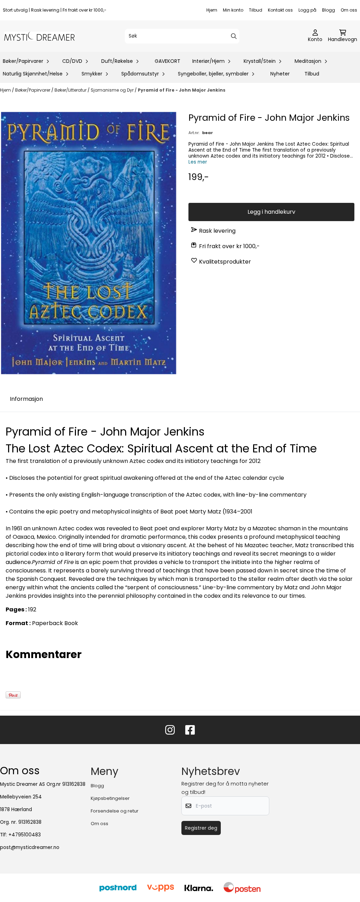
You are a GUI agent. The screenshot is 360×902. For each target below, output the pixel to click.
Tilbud (255, 10)
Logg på (307, 10)
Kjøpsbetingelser (110, 798)
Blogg (328, 10)
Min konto (233, 10)
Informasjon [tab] (26, 399)
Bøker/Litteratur (71, 90)
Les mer (197, 162)
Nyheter (280, 73)
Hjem (211, 10)
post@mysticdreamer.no (29, 847)
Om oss (349, 10)
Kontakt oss (280, 10)
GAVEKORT (167, 61)
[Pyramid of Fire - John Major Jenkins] (88, 243)
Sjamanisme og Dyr (113, 90)
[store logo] (39, 36)
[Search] (234, 36)
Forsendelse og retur (115, 811)
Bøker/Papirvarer (33, 90)
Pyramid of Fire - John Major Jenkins (181, 90)
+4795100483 (24, 834)
